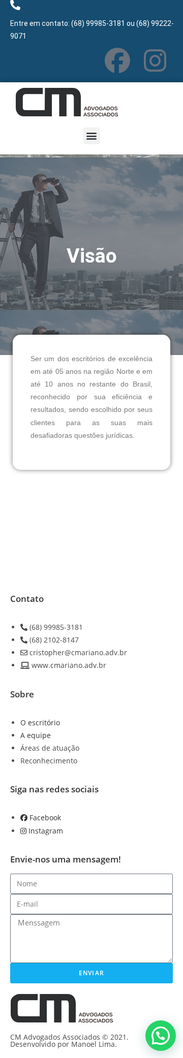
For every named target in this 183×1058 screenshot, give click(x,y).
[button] (91, 135)
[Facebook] (117, 60)
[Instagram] (155, 60)
